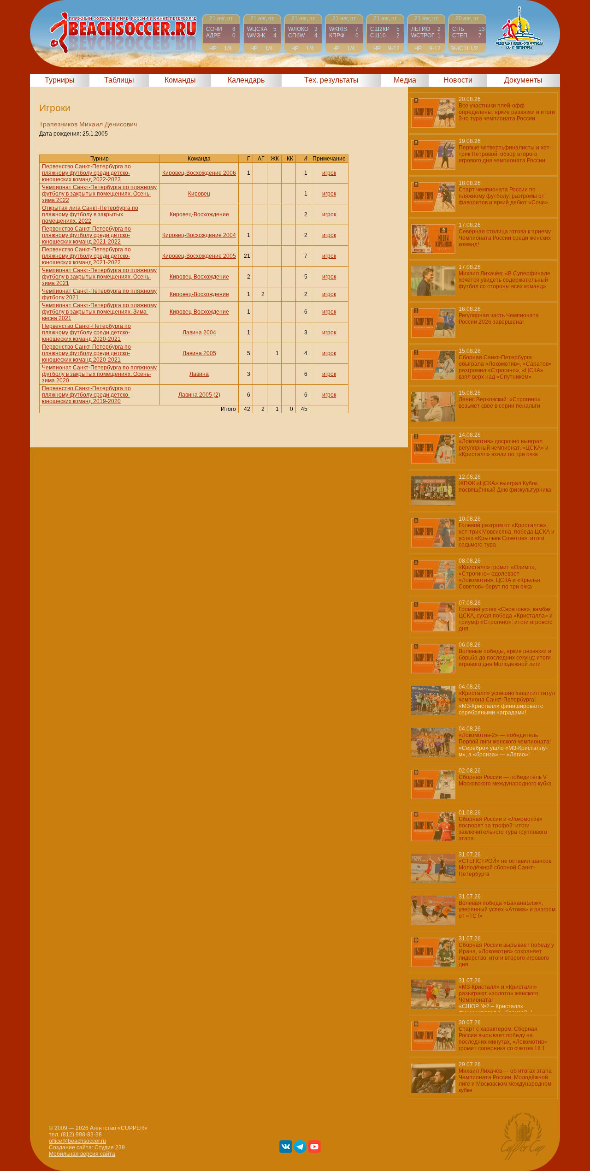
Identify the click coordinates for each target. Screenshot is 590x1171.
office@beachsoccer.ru (77, 1141)
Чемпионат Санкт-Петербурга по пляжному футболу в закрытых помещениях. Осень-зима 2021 (99, 276)
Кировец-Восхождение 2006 (199, 173)
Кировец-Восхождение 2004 (199, 235)
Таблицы (119, 80)
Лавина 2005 (199, 353)
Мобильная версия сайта (82, 1154)
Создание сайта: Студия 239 (87, 1147)
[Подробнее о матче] (221, 33)
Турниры (60, 80)
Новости (457, 80)
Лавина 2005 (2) (199, 395)
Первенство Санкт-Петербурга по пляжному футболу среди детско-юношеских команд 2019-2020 (86, 394)
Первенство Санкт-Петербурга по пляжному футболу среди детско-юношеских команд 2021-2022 (86, 235)
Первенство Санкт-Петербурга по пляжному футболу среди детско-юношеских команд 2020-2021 (86, 332)
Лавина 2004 (199, 332)
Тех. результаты (331, 80)
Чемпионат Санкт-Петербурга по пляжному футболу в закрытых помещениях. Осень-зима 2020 (99, 374)
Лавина (199, 374)
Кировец (199, 193)
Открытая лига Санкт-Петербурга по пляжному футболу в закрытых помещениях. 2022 (90, 214)
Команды (180, 80)
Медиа (405, 80)
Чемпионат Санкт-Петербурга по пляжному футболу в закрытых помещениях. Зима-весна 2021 (99, 311)
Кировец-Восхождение (199, 214)
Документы (523, 80)
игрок (329, 173)
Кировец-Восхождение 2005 (199, 256)
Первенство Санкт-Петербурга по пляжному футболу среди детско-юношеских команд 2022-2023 (86, 173)
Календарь (246, 80)
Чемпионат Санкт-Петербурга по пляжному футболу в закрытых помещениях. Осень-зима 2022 (99, 193)
